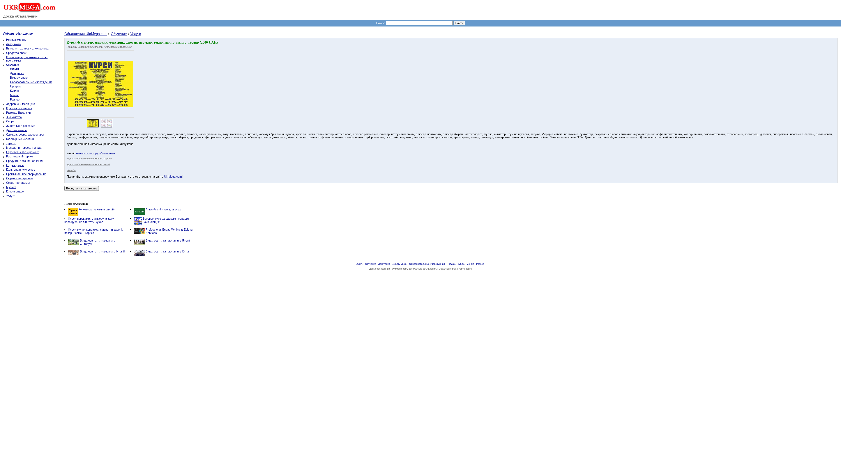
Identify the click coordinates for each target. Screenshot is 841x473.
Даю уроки (17, 73)
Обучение (119, 34)
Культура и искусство (20, 169)
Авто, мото (13, 44)
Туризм (11, 143)
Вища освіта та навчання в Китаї (167, 251)
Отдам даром (15, 165)
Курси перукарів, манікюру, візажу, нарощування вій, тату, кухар (89, 220)
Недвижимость (16, 39)
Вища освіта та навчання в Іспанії (102, 251)
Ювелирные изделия (20, 139)
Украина (71, 47)
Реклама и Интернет (19, 156)
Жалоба (71, 170)
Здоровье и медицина (20, 104)
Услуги (10, 196)
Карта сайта (465, 268)
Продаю (15, 86)
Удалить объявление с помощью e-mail (88, 164)
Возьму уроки (19, 77)
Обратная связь (448, 268)
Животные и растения (20, 125)
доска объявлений (20, 16)
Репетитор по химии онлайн (96, 209)
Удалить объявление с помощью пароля (89, 158)
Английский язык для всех (163, 209)
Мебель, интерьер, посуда (23, 147)
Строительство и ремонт (22, 152)
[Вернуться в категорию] (81, 188)
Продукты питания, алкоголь (25, 160)
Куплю (14, 90)
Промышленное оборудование (26, 174)
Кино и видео (15, 191)
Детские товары (16, 130)
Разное (14, 99)
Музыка (11, 187)
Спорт (10, 121)
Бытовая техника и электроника (27, 48)
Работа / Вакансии (18, 112)
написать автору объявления (95, 153)
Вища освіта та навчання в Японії (168, 240)
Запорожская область (90, 47)
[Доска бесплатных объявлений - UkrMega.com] (28, 10)
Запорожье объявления (118, 47)
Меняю (14, 95)
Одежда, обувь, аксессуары (25, 134)
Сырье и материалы (19, 178)
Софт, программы (18, 182)
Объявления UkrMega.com (85, 34)
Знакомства (14, 117)
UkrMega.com (173, 176)
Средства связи (16, 53)
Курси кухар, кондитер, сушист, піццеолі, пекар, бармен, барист (93, 231)
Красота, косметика (19, 108)
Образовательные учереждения (31, 82)
